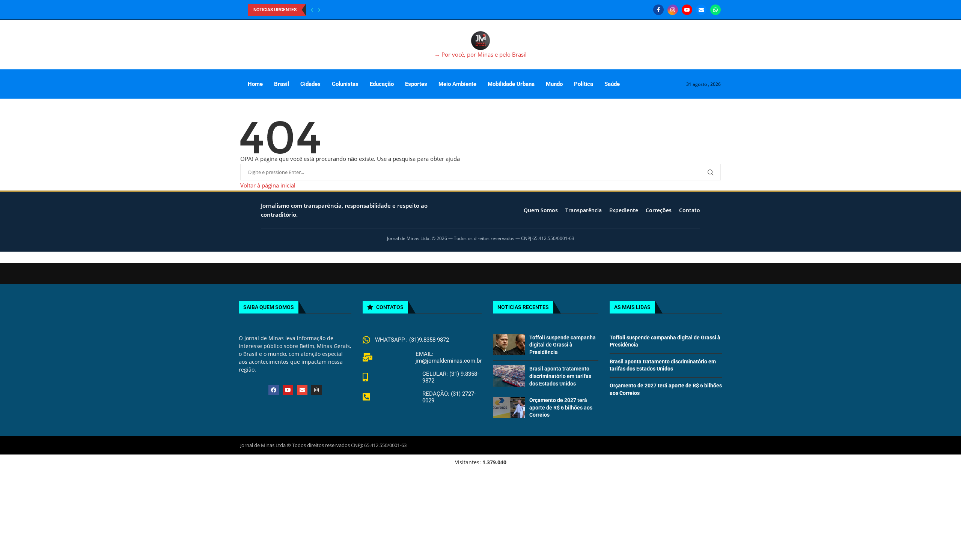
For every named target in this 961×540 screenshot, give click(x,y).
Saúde (612, 84)
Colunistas (345, 84)
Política (583, 84)
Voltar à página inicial (267, 185)
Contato (689, 210)
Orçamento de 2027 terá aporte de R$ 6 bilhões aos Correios (560, 407)
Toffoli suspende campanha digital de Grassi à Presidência (562, 344)
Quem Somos (541, 210)
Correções (659, 210)
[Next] (319, 10)
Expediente (623, 210)
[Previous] (312, 10)
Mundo (554, 84)
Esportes (416, 84)
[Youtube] (687, 9)
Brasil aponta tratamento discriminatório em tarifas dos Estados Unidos (560, 376)
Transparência (583, 210)
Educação (382, 84)
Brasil (281, 84)
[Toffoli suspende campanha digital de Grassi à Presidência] (508, 344)
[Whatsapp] (715, 9)
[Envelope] (302, 390)
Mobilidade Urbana (511, 84)
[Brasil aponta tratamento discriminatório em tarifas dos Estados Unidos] (508, 375)
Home (255, 84)
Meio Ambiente (457, 84)
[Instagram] (672, 9)
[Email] (701, 9)
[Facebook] (658, 9)
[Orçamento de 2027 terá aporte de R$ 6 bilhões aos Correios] (508, 407)
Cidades (310, 84)
